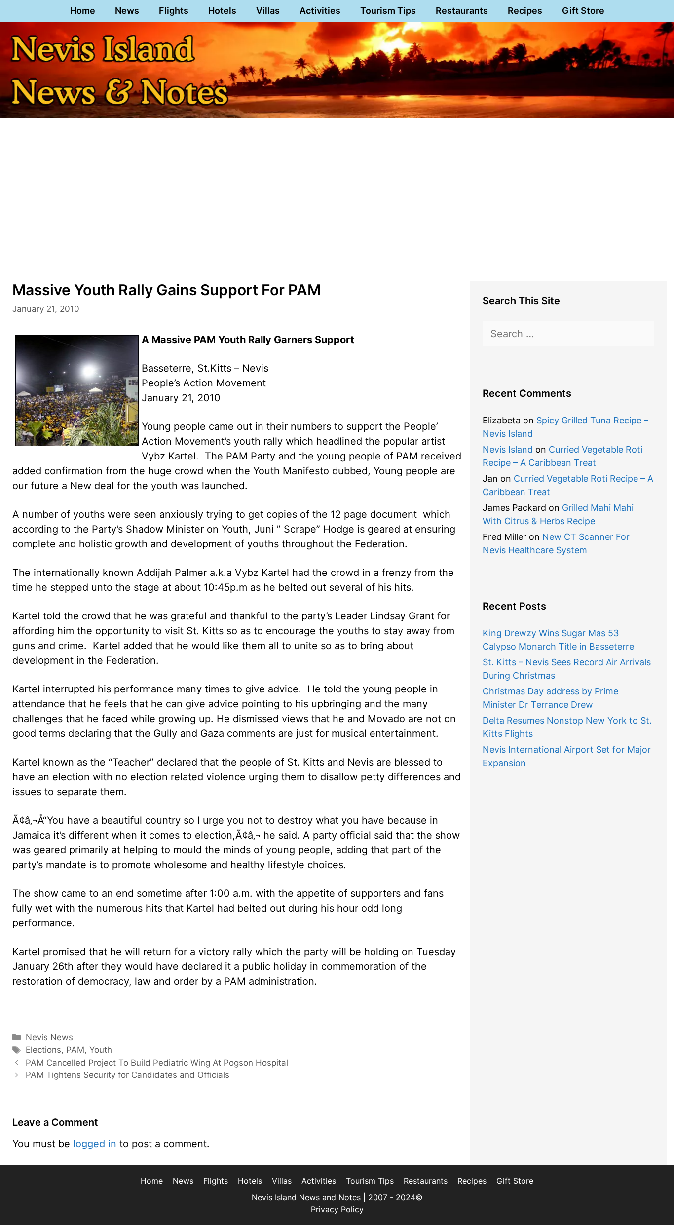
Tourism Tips (388, 10)
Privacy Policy (337, 1209)
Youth (100, 1050)
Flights (173, 10)
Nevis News (49, 1037)
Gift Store (583, 10)
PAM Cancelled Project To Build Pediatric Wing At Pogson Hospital (157, 1063)
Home (82, 10)
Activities (320, 10)
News (127, 10)
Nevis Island (508, 449)
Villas (268, 10)
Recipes (525, 10)
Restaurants (462, 10)
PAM (75, 1050)
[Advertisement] (337, 194)
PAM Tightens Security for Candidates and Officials (127, 1075)
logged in (94, 1143)
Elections (43, 1050)
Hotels (222, 10)
